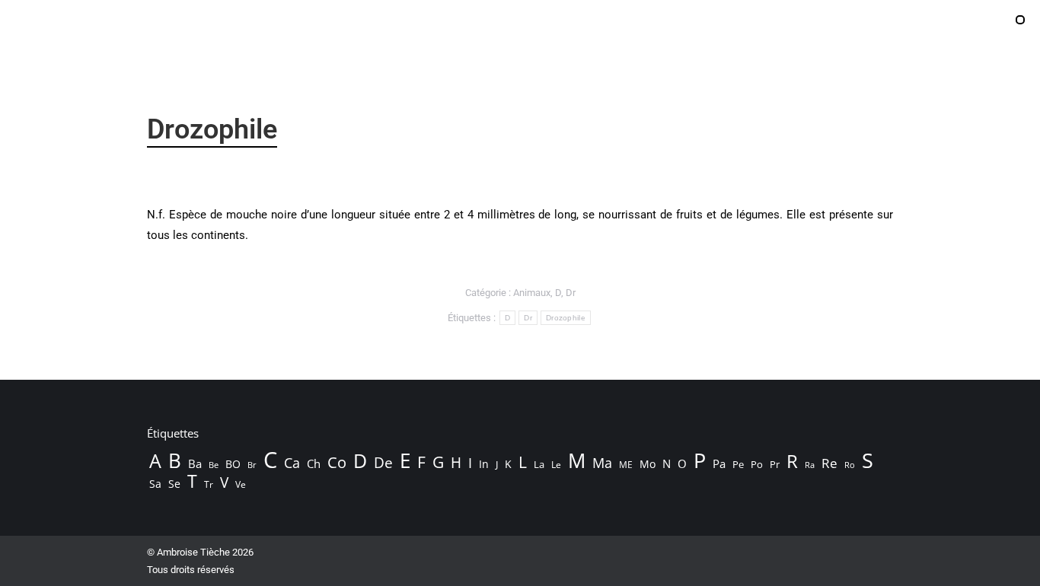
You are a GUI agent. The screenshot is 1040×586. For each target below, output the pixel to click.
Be (214, 464)
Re (829, 463)
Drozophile (565, 318)
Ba (195, 463)
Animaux (531, 292)
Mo (648, 464)
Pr (775, 464)
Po (757, 464)
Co (336, 462)
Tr (208, 484)
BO (233, 464)
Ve (240, 484)
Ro (849, 464)
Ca (292, 462)
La (539, 464)
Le (556, 464)
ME (626, 464)
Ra (810, 464)
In (484, 464)
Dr (571, 292)
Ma (602, 462)
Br (252, 465)
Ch (314, 463)
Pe (738, 464)
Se (174, 483)
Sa (155, 483)
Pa (719, 463)
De (383, 462)
